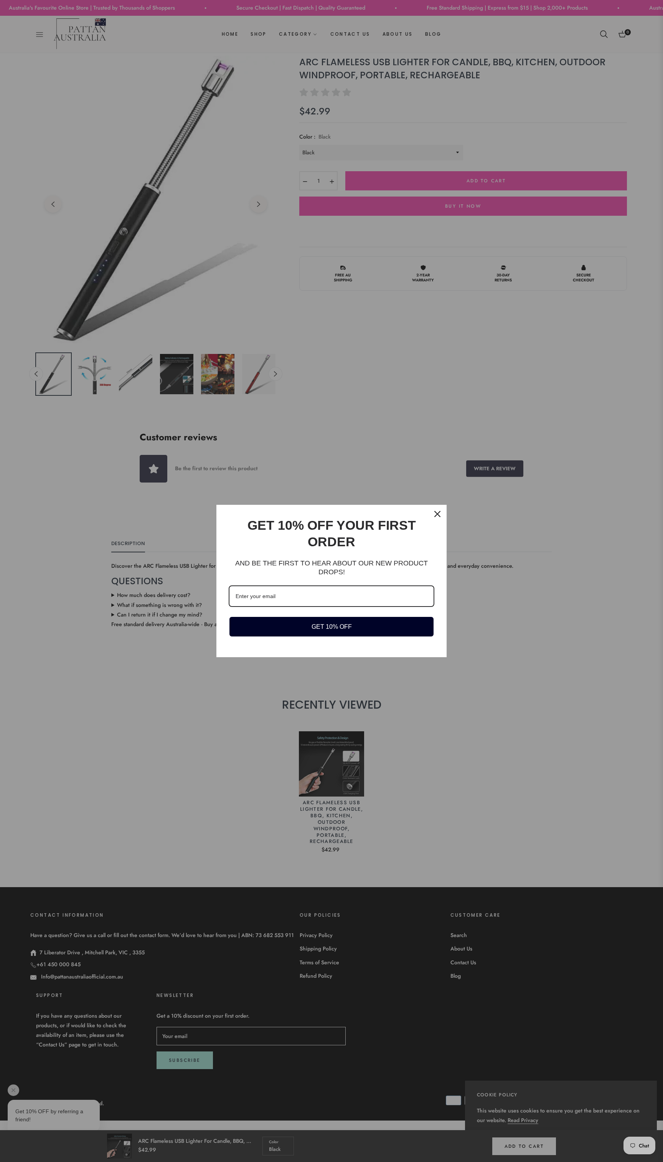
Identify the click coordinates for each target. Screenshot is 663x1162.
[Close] (437, 514)
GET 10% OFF (332, 626)
